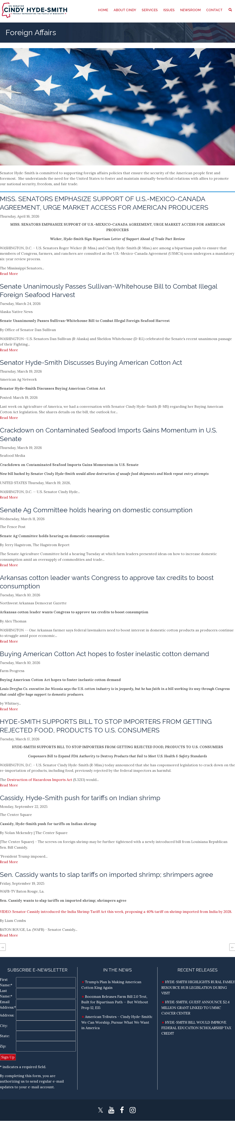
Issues (169, 10)
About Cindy (125, 10)
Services (150, 10)
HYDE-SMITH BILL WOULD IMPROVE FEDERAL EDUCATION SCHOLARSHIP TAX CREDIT (196, 1028)
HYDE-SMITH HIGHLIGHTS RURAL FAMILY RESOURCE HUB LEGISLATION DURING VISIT (198, 987)
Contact (214, 10)
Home (103, 10)
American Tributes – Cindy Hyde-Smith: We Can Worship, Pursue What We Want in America (116, 1022)
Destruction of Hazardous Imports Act (39, 779)
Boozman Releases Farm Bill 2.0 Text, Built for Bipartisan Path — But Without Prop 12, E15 (114, 1002)
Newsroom (190, 10)
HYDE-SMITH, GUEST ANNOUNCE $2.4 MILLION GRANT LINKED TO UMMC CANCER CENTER (195, 1007)
